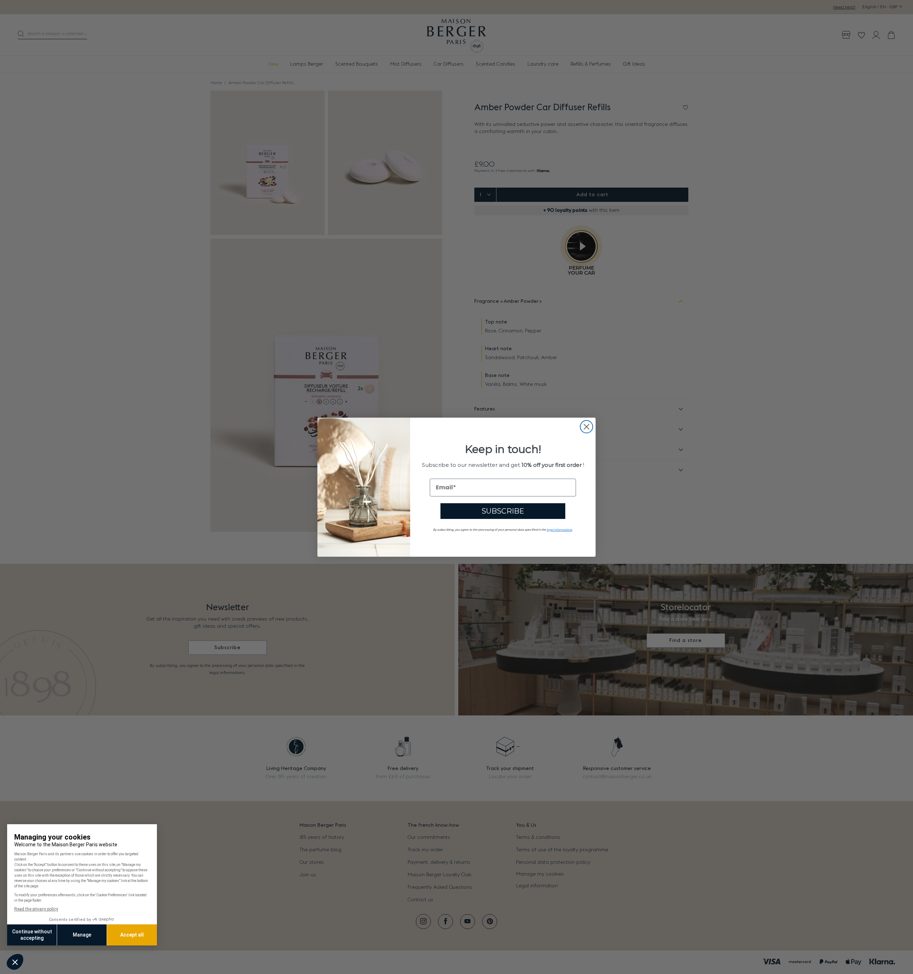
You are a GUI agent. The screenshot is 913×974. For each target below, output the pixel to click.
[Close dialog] (586, 426)
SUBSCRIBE (502, 511)
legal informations (559, 529)
